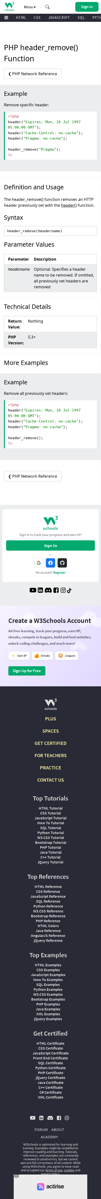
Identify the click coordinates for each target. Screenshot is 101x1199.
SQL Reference (48, 901)
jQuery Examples (48, 1018)
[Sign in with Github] (62, 563)
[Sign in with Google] (38, 563)
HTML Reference (48, 886)
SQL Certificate (50, 1062)
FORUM (41, 1129)
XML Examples (48, 1013)
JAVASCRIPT (59, 17)
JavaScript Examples (48, 974)
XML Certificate (50, 1097)
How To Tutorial (50, 822)
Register (59, 572)
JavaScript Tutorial (50, 817)
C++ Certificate (50, 1087)
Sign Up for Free (27, 670)
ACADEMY (49, 1136)
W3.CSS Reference (48, 910)
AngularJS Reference (48, 935)
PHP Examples (48, 1004)
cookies (69, 1170)
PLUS (50, 718)
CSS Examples (48, 969)
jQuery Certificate (50, 1077)
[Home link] (9, 6)
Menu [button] (29, 6)
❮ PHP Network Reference (32, 73)
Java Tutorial (51, 852)
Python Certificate (50, 1067)
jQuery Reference (48, 940)
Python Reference (48, 906)
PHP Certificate (50, 1072)
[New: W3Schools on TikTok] (69, 590)
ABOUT (57, 1129)
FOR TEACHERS (51, 755)
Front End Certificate (50, 1057)
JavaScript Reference (48, 896)
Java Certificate (50, 1082)
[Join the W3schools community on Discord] (48, 590)
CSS (37, 17)
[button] (47, 6)
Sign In (50, 545)
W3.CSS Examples (48, 994)
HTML (21, 17)
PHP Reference (48, 920)
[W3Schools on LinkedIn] (40, 590)
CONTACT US (50, 780)
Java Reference (48, 930)
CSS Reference (48, 891)
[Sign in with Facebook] (50, 563)
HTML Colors (48, 925)
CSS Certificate (50, 1048)
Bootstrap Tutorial (50, 842)
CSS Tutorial (50, 813)
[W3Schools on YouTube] (32, 590)
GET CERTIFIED (51, 743)
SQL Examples (48, 984)
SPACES (50, 731)
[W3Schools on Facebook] (56, 590)
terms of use (54, 1170)
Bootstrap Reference (48, 915)
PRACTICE (50, 767)
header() (69, 205)
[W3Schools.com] (51, 706)
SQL (81, 17)
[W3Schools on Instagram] (63, 590)
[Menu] (6, 18)
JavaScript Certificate (51, 1053)
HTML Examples (48, 964)
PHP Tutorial (50, 847)
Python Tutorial (51, 832)
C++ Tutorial (50, 857)
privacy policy (50, 1174)
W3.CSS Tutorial (50, 837)
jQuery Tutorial (50, 862)
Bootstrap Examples (48, 999)
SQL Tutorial (50, 827)
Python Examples (48, 989)
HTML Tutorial (51, 808)
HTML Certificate (50, 1043)
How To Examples (48, 979)
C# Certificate (50, 1092)
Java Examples (48, 1008)
